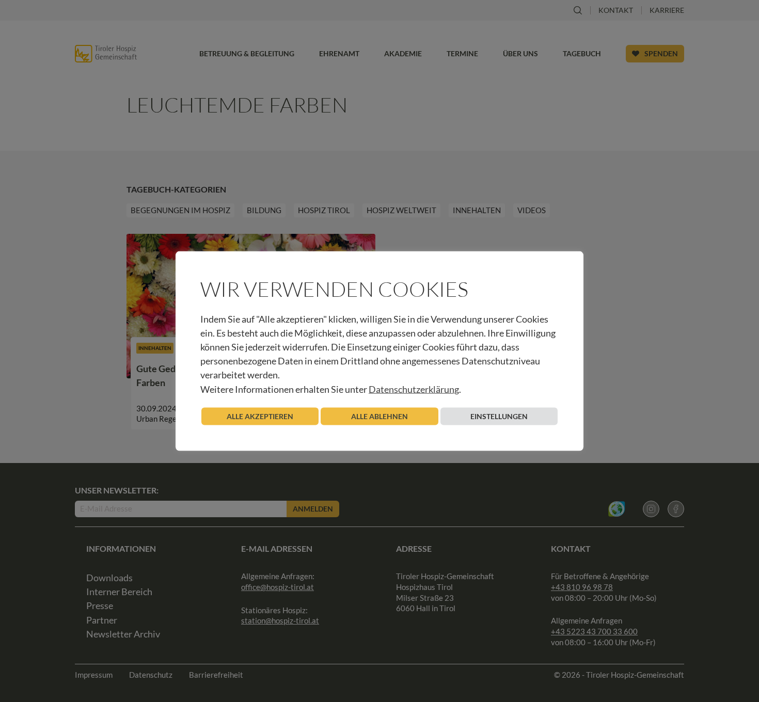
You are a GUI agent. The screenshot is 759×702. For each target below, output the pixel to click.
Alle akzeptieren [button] (260, 415)
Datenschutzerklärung (414, 388)
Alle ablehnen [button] (379, 415)
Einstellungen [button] (499, 415)
